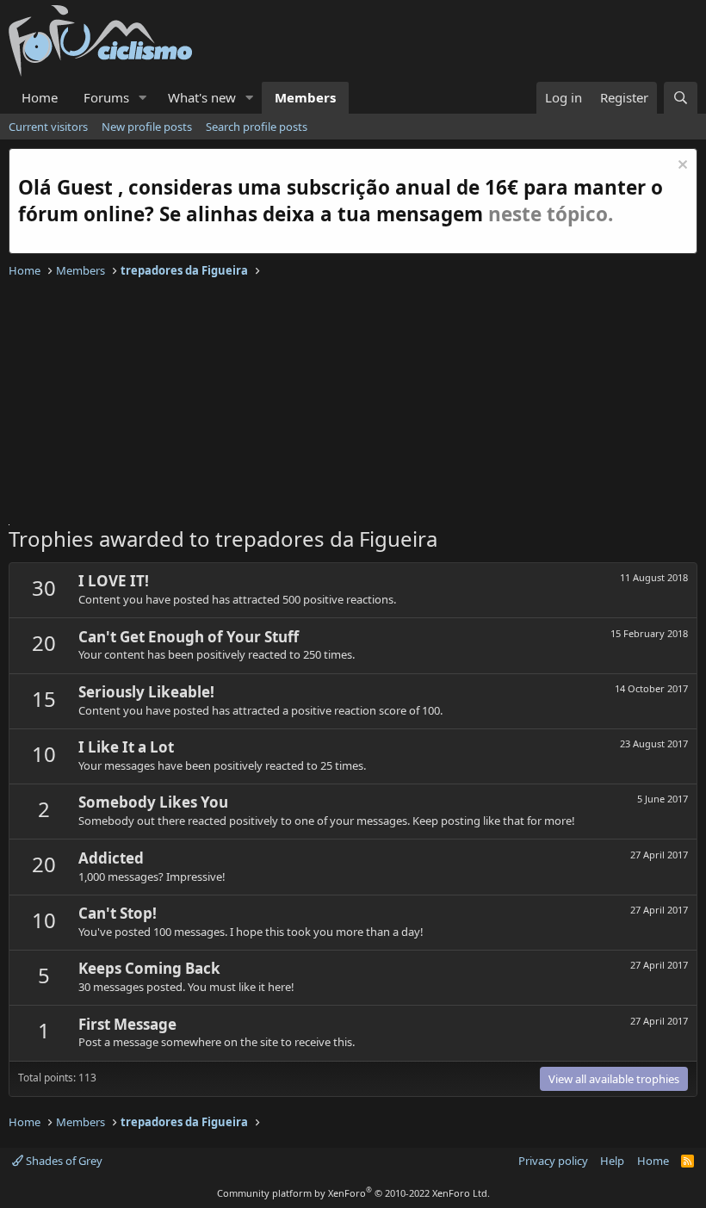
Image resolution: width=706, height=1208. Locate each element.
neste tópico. (550, 214)
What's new (202, 97)
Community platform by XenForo (353, 1192)
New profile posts (147, 126)
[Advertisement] (353, 403)
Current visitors (48, 126)
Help (612, 1160)
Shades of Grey (62, 1160)
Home (40, 97)
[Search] (680, 98)
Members (305, 97)
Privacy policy (553, 1160)
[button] (143, 98)
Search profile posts (256, 126)
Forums (106, 97)
